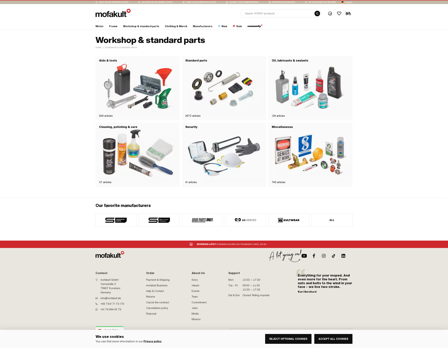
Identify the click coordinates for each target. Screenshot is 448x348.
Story (195, 280)
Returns (150, 296)
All (332, 220)
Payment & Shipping (158, 280)
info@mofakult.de (110, 298)
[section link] (255, 27)
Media (195, 313)
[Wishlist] (339, 13)
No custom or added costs (157, 2)
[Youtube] (304, 255)
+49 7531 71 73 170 (112, 304)
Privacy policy (153, 341)
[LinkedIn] (343, 255)
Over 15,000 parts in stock (201, 2)
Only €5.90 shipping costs (113, 2)
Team (195, 296)
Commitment (199, 302)
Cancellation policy (157, 308)
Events (196, 291)
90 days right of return (322, 2)
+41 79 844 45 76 (110, 309)
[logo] (113, 13)
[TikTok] (333, 255)
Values (195, 285)
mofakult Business (156, 285)
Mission (196, 319)
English (348, 2)
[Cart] (348, 13)
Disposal (151, 313)
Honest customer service (244, 2)
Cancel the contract (157, 302)
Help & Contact (155, 291)
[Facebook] (313, 255)
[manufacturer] (116, 220)
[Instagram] (323, 255)
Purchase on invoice (283, 2)
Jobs (195, 308)
